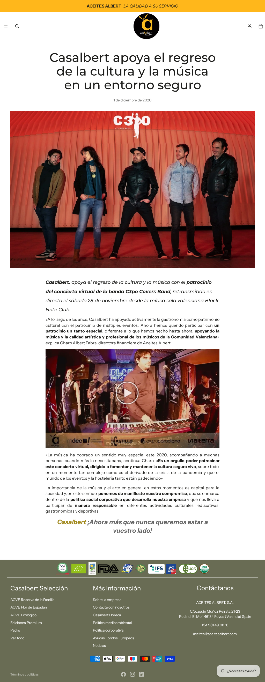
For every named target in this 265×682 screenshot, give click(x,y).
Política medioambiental (112, 622)
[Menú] (6, 26)
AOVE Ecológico (23, 615)
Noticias (99, 645)
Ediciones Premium (26, 622)
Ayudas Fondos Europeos (113, 638)
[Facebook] (123, 674)
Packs (15, 630)
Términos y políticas (24, 674)
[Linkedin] (141, 674)
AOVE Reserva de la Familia (32, 599)
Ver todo (17, 638)
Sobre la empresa (107, 599)
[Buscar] (17, 26)
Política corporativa (108, 630)
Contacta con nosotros (111, 607)
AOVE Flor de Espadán (28, 607)
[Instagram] (132, 674)
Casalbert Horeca (107, 615)
